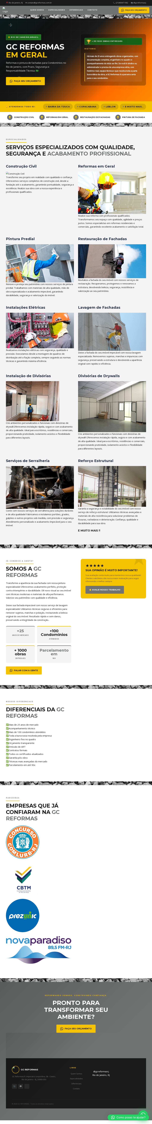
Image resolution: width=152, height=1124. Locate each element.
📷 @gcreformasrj (138, 2)
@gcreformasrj (101, 1071)
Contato (92, 10)
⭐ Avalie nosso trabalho (104, 590)
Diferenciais (76, 10)
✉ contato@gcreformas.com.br (38, 2)
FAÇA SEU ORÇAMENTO (136, 10)
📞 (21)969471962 (120, 2)
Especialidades (56, 10)
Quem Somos (37, 10)
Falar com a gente (26, 670)
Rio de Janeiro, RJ (101, 1074)
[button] (128, 1117)
